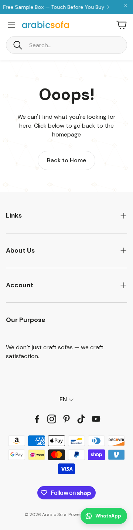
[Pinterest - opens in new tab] (66, 419)
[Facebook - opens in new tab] (37, 419)
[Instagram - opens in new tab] (51, 419)
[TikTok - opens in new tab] (81, 419)
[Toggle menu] (11, 24)
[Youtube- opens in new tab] (96, 419)
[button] (66, 45)
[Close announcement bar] (125, 5)
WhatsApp (108, 516)
